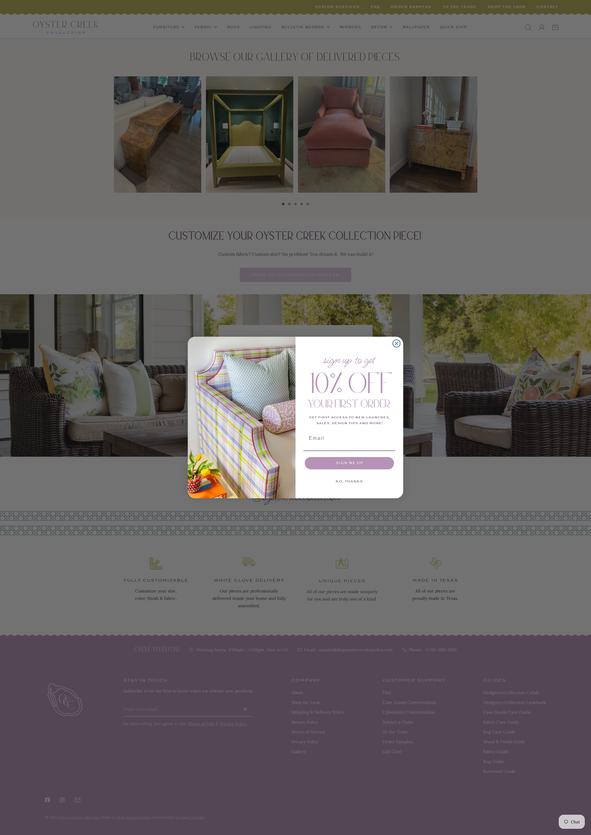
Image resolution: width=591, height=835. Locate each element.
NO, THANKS (349, 482)
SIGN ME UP (349, 463)
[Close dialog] (396, 343)
